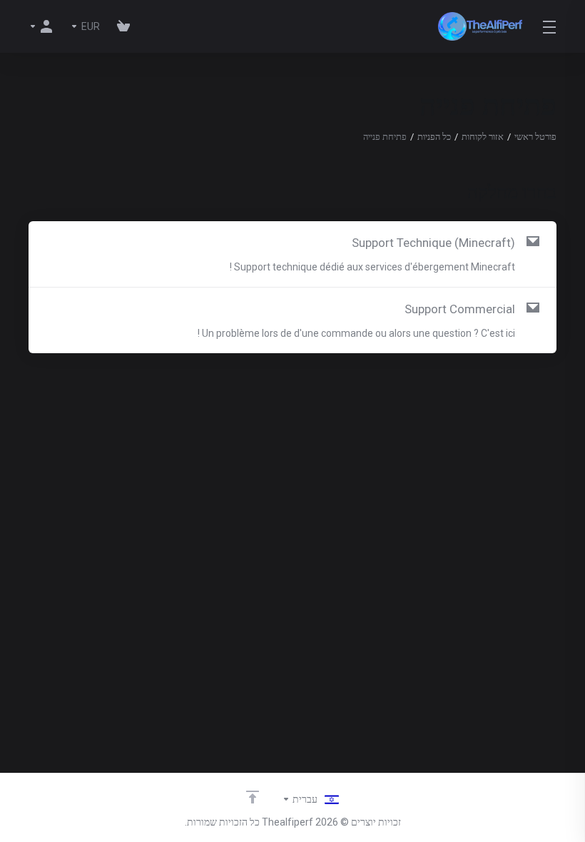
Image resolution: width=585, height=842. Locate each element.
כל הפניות (434, 136)
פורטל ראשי (535, 136)
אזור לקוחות (483, 136)
